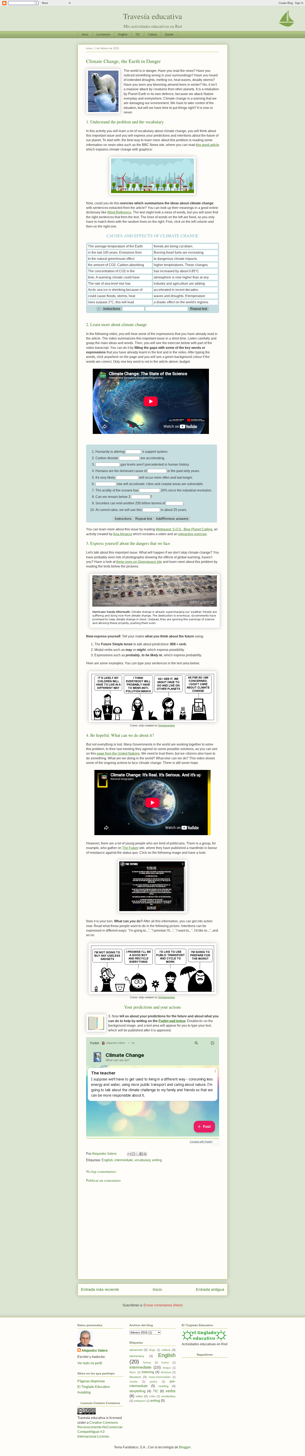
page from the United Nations (118, 753)
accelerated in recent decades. (176, 289)
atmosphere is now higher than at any (181, 277)
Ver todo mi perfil (89, 1363)
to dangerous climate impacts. (176, 258)
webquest (139, 1400)
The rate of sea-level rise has (109, 283)
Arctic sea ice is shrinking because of (115, 289)
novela (133, 1381)
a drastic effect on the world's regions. (181, 302)
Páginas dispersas (91, 1381)
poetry (153, 1381)
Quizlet (169, 34)
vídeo (152, 1396)
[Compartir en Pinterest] (145, 1154)
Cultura (152, 34)
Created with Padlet (201, 1141)
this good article (207, 145)
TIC (137, 34)
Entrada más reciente (100, 1289)
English (122, 34)
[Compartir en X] (137, 1154)
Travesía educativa (152, 16)
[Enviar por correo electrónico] (129, 1154)
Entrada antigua (210, 1289)
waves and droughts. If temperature (179, 296)
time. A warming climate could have (114, 277)
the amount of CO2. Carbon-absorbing (116, 265)
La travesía (103, 34)
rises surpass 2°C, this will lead (111, 302)
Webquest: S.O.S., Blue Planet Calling (184, 529)
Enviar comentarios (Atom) (163, 1305)
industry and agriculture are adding (179, 283)
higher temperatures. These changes (181, 265)
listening (148, 1372)
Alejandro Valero (95, 1350)
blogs (152, 1349)
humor (165, 1362)
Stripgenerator (166, 725)
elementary (136, 1356)
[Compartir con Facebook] (141, 1154)
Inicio (85, 34)
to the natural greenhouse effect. (111, 258)
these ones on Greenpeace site (139, 562)
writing (157, 1160)
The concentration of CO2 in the (111, 271)
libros (132, 1372)
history (147, 1362)
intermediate (124, 1160)
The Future (130, 848)
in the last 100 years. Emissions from (115, 252)
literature (135, 1377)
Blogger (184, 1447)
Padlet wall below (172, 1021)
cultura (165, 1349)
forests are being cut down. (173, 246)
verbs (171, 1391)
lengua (167, 1367)
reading (163, 1386)
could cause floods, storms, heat (111, 296)
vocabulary (142, 1160)
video (139, 1396)
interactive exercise (192, 534)
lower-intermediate (160, 1377)
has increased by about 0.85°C (176, 271)
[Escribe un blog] (133, 1154)
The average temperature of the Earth (115, 246)
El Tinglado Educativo (93, 1387)
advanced (135, 1349)
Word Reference (119, 212)
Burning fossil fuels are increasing (179, 252)
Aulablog (84, 1392)
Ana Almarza (122, 534)
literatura (166, 1372)
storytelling (137, 1391)
